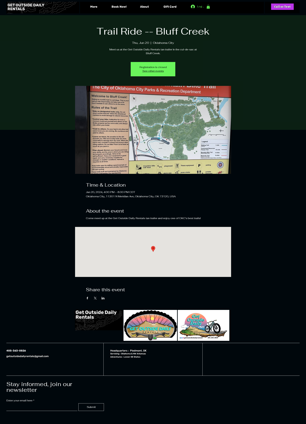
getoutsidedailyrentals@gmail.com (27, 356)
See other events (153, 71)
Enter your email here (19, 400)
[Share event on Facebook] (87, 298)
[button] (208, 7)
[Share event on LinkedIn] (103, 298)
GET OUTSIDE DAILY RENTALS (25, 7)
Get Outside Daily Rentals (96, 314)
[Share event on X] (95, 298)
